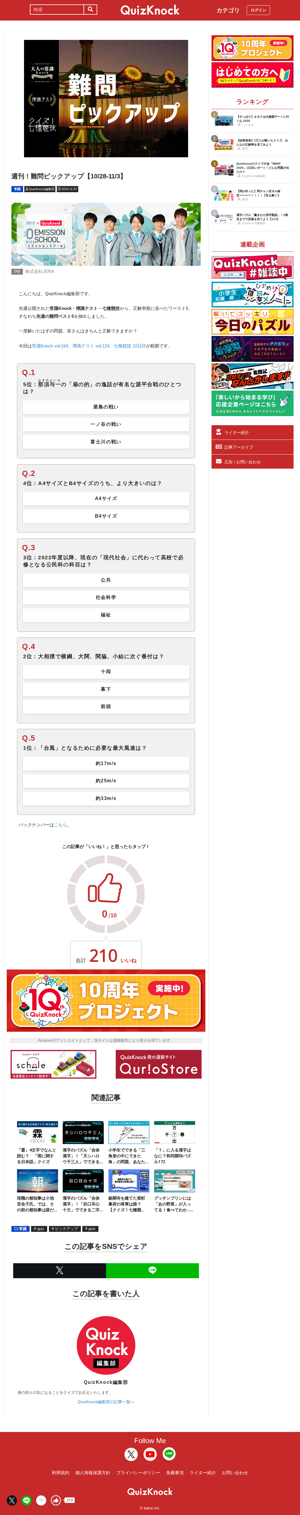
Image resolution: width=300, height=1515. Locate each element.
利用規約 (60, 1472)
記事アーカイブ (238, 447)
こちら (60, 824)
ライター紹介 (236, 432)
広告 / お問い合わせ (242, 462)
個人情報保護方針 (92, 1472)
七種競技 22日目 (130, 345)
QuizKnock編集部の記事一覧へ (106, 1401)
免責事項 (175, 1472)
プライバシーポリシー (138, 1472)
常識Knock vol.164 (50, 345)
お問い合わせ (235, 1472)
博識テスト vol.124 (90, 345)
